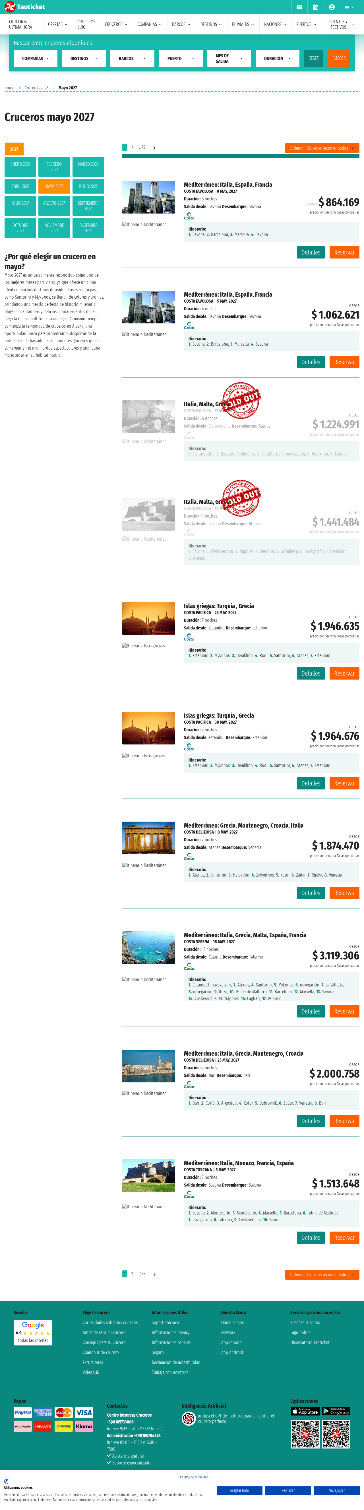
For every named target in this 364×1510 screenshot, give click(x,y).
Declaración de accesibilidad (176, 1362)
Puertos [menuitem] (303, 24)
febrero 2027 (54, 166)
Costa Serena (196, 941)
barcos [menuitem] (178, 24)
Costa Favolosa (198, 191)
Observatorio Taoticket (309, 1342)
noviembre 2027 (54, 228)
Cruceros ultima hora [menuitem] (20, 24)
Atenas (214, 847)
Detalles (310, 252)
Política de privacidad (194, 1477)
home (9, 88)
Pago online (300, 1332)
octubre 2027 (20, 228)
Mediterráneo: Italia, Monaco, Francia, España (239, 1163)
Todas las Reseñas (33, 1340)
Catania (215, 957)
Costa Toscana (198, 1169)
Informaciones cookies (171, 1342)
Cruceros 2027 (36, 88)
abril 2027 (20, 186)
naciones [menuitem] (272, 24)
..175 (142, 147)
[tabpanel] (54, 198)
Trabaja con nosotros (170, 1372)
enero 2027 (20, 164)
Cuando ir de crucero (101, 1352)
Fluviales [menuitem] (240, 24)
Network (228, 1332)
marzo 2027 (88, 164)
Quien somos (232, 1322)
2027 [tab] (14, 149)
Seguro (158, 1352)
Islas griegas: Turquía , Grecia (219, 606)
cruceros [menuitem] (114, 24)
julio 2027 (20, 203)
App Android (232, 1352)
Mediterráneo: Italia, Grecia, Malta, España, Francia (245, 935)
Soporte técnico (165, 1322)
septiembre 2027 (88, 205)
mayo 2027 (54, 186)
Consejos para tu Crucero (104, 1342)
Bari (212, 1075)
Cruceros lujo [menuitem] (86, 24)
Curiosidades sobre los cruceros (110, 1322)
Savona (215, 206)
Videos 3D (91, 1372)
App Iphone (231, 1342)
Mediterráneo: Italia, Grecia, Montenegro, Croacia (243, 1053)
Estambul (217, 628)
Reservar (344, 252)
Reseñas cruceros (305, 1322)
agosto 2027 (54, 203)
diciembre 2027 (88, 228)
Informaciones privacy (170, 1332)
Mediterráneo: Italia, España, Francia (228, 184)
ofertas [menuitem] (55, 24)
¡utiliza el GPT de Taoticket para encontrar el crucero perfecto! (236, 1418)
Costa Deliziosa (199, 832)
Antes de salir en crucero (104, 1332)
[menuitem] (299, 7)
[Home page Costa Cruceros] (189, 214)
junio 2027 (88, 186)
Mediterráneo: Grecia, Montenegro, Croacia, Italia (243, 825)
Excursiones (93, 1362)
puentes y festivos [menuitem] (338, 24)
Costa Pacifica (197, 612)
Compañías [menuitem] (147, 24)
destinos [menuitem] (208, 24)
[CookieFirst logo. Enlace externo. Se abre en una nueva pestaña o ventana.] (6, 1481)
